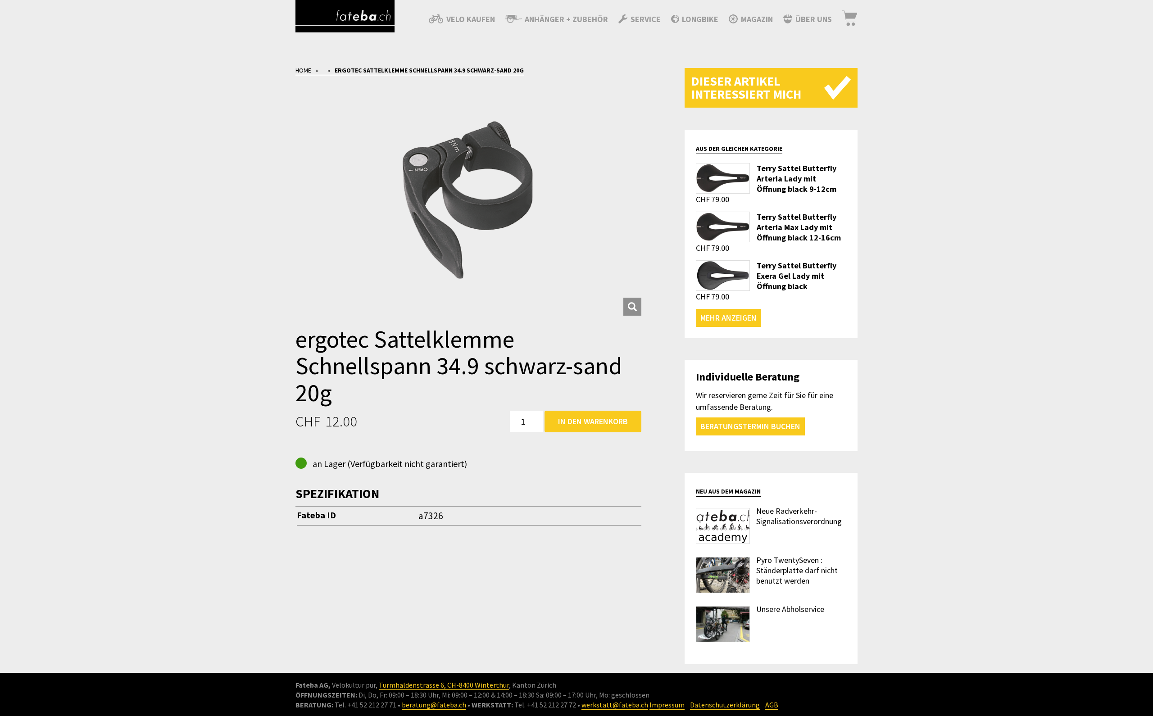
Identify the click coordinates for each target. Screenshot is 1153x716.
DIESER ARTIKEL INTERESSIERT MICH (746, 87)
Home (303, 70)
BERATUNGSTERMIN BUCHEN (750, 426)
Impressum (667, 704)
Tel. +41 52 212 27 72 (545, 704)
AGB (771, 704)
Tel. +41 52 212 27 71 (365, 704)
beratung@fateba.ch (434, 704)
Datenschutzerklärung (725, 704)
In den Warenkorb (593, 421)
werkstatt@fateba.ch (614, 704)
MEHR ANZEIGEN (728, 318)
